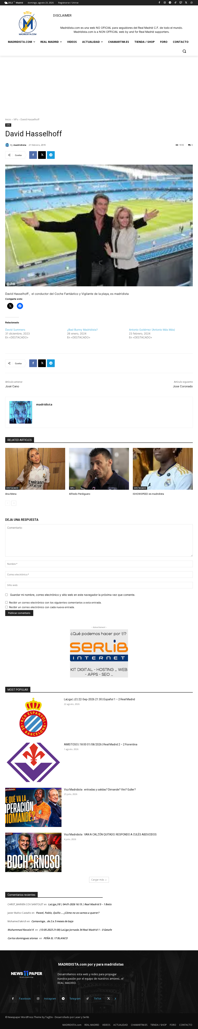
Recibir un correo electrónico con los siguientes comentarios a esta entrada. (55, 602)
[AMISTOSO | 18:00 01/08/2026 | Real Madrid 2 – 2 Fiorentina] (33, 762)
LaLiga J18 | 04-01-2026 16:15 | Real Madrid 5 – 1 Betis (79, 904)
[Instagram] (164, 3)
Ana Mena (10, 493)
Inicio (8, 119)
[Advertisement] (99, 85)
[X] (186, 3)
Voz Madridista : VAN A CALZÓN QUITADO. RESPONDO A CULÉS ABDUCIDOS (110, 834)
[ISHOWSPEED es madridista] (163, 469)
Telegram (74, 998)
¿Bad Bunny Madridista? (82, 329)
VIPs (16, 119)
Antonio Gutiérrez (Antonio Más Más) (152, 329)
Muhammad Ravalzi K (21, 929)
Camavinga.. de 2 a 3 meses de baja (52, 921)
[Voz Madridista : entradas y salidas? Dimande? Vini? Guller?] (33, 807)
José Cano (12, 386)
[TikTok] (175, 3)
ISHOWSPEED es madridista (148, 493)
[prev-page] (7, 503)
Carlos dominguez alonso (23, 938)
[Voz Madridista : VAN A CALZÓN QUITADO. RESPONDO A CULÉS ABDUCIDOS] (33, 852)
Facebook (25, 998)
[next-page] (13, 503)
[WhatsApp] (191, 3)
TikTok (97, 998)
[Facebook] (159, 3)
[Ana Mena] (35, 469)
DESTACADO (12, 488)
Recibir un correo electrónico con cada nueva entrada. (42, 607)
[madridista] (7, 145)
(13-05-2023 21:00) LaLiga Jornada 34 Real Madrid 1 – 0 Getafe (75, 929)
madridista (19, 144)
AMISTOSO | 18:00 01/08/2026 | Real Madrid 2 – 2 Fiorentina (100, 744)
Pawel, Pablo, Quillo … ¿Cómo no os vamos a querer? (67, 912)
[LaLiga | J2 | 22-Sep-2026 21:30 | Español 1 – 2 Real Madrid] (33, 717)
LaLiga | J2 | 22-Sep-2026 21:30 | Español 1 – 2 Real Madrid (99, 699)
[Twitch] (181, 3)
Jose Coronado (183, 386)
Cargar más (97, 879)
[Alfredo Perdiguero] (99, 469)
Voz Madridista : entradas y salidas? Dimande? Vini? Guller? (100, 789)
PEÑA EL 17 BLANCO (55, 938)
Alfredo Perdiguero (79, 493)
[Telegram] (170, 3)
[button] (184, 51)
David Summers (15, 329)
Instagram (50, 998)
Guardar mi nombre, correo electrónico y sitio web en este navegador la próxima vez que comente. (72, 594)
